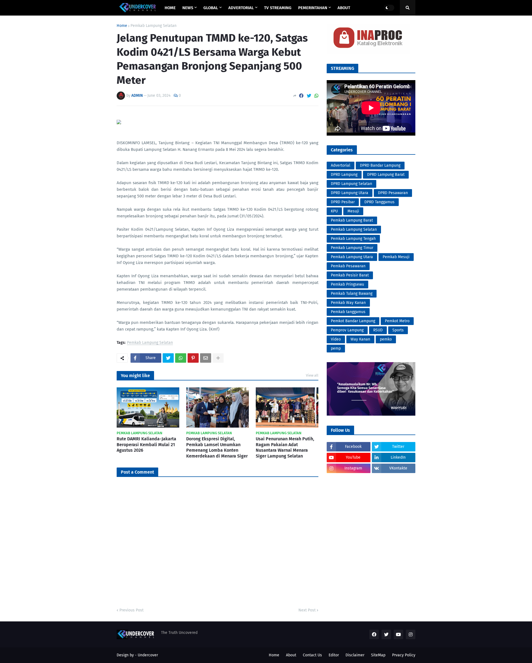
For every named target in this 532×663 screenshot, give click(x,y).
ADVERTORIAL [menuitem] (241, 7)
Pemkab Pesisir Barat (350, 275)
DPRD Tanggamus (379, 202)
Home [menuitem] (170, 7)
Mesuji (353, 211)
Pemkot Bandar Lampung (353, 321)
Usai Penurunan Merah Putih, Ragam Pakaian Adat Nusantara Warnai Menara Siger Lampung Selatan (285, 447)
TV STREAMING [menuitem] (277, 7)
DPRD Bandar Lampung (380, 165)
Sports (398, 330)
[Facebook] (301, 96)
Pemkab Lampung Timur (352, 247)
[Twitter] (309, 96)
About (291, 655)
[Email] (205, 358)
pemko (386, 339)
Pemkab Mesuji (396, 257)
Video (336, 339)
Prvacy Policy (403, 655)
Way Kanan (360, 339)
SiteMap (378, 655)
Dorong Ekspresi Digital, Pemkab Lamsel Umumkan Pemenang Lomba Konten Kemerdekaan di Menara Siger (217, 447)
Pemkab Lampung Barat (352, 220)
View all (312, 375)
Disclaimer (355, 655)
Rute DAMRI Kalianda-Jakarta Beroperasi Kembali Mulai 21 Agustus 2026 (146, 444)
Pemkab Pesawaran (348, 266)
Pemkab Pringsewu (347, 284)
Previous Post (131, 610)
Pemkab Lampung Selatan (154, 26)
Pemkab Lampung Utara (352, 257)
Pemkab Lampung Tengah (353, 238)
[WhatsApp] (316, 96)
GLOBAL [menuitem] (210, 7)
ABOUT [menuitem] (343, 7)
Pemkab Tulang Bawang (351, 293)
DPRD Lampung (344, 174)
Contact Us (312, 655)
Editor (334, 655)
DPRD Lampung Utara (349, 192)
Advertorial (340, 165)
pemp (336, 348)
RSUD (378, 330)
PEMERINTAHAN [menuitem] (312, 7)
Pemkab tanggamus (348, 311)
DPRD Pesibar (343, 202)
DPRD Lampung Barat (386, 174)
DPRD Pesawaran (393, 192)
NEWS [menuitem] (187, 7)
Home (122, 26)
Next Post (307, 610)
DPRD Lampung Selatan (351, 183)
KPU (334, 211)
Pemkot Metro (397, 321)
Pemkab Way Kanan (348, 302)
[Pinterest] (193, 358)
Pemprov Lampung (347, 330)
